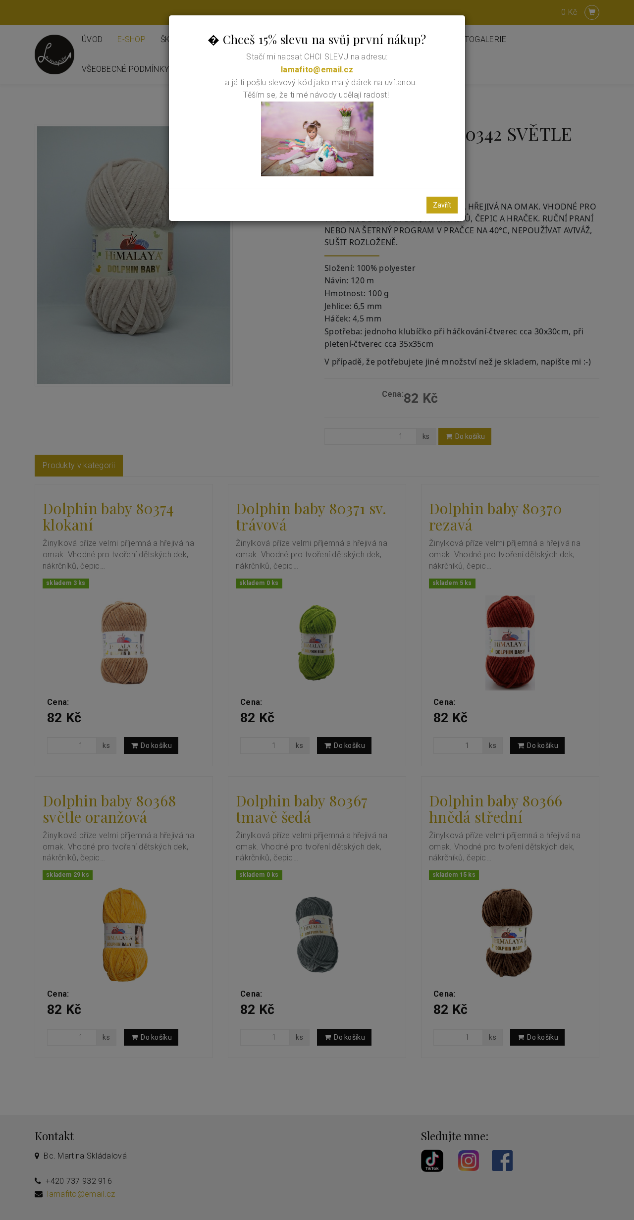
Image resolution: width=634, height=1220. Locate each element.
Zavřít (442, 205)
